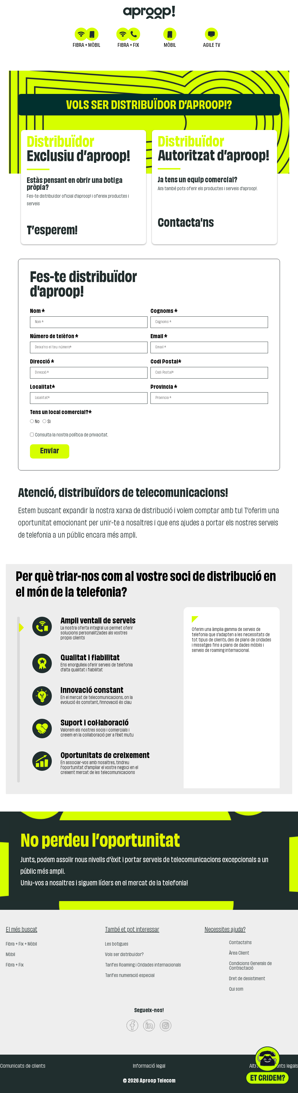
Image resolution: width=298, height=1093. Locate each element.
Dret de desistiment (247, 979)
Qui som (236, 989)
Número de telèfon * (54, 336)
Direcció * (42, 362)
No (37, 422)
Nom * (37, 311)
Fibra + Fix (15, 965)
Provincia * (163, 387)
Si (49, 422)
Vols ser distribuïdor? (124, 955)
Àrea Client (239, 953)
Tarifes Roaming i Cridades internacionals (143, 965)
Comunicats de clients (22, 1066)
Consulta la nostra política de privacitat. (71, 435)
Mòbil (10, 955)
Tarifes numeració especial (130, 975)
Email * (158, 336)
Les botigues (116, 944)
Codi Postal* (165, 362)
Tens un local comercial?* (61, 412)
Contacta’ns (240, 943)
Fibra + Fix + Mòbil (21, 944)
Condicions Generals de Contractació (250, 966)
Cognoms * (164, 311)
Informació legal (149, 1066)
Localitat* (42, 387)
